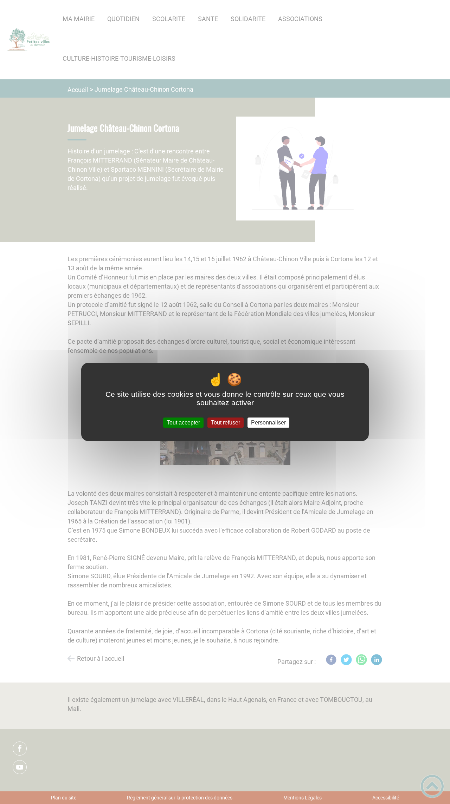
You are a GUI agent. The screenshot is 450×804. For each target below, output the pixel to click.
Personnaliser (268, 423)
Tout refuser (225, 423)
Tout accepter (183, 423)
